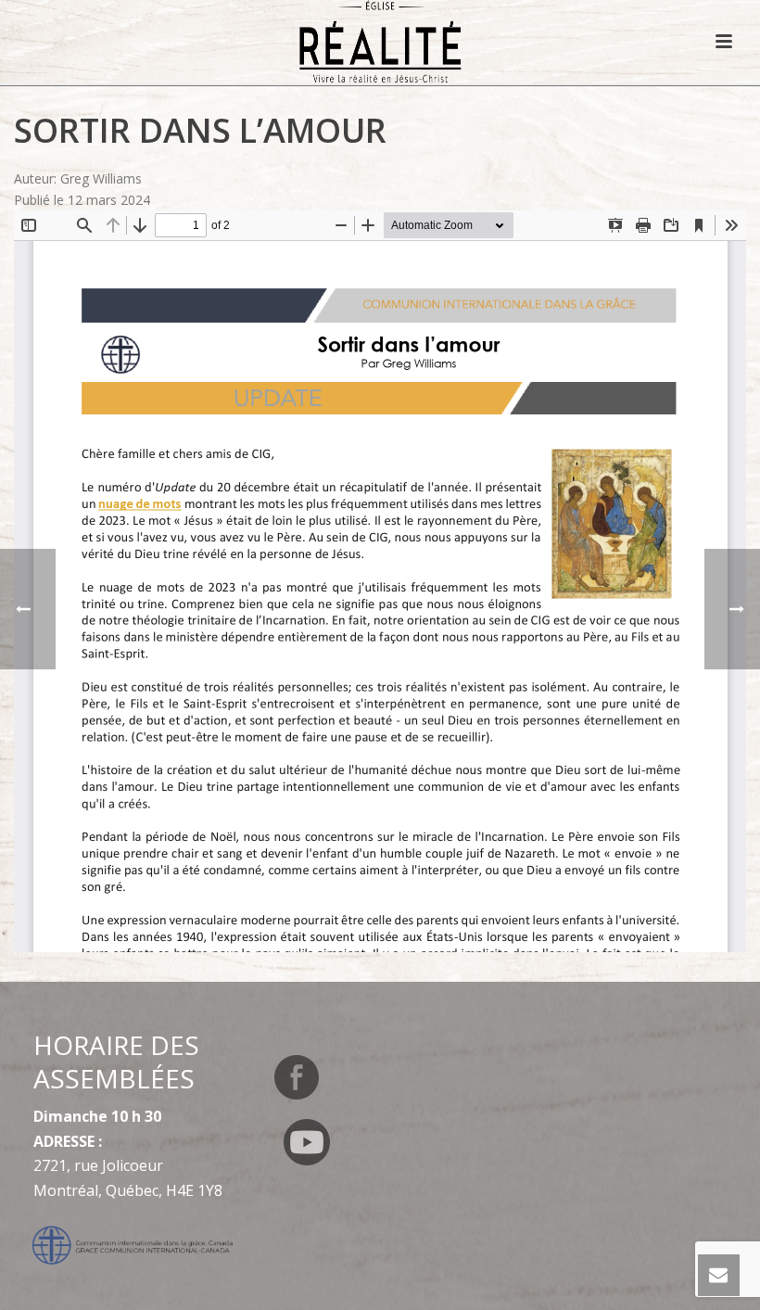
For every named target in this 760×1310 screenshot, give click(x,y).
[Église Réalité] (380, 41)
